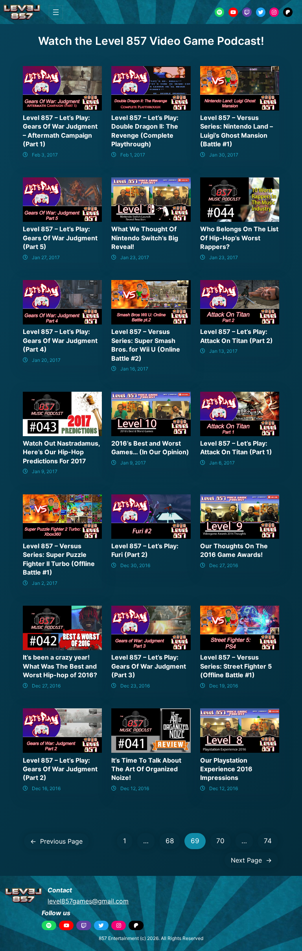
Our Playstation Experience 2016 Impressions (226, 769)
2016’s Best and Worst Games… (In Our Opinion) (150, 447)
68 (170, 841)
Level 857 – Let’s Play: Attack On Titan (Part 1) (236, 447)
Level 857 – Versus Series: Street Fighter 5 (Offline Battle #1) (236, 666)
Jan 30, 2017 (223, 155)
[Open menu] (56, 12)
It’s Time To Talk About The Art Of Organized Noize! (146, 769)
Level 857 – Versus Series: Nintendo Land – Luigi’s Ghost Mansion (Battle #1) (236, 131)
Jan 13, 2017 (223, 351)
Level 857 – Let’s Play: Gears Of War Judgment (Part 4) (60, 340)
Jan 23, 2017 (134, 257)
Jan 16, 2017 (134, 369)
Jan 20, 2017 (46, 360)
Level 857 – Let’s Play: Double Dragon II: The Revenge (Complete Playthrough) (145, 131)
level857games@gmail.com (88, 901)
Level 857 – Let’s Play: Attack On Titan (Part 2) (236, 336)
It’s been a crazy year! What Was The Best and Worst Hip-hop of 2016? (60, 666)
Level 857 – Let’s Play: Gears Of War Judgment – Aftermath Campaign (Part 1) (60, 131)
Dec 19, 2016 (223, 686)
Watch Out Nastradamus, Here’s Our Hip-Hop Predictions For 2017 (61, 452)
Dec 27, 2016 (223, 565)
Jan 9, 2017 (44, 471)
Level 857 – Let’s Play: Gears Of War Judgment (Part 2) (60, 769)
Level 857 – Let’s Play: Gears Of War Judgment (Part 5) (60, 238)
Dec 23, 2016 (135, 686)
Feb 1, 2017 (132, 155)
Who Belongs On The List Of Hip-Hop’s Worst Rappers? (239, 238)
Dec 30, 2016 (135, 565)
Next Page (251, 860)
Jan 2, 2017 (44, 583)
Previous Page (56, 841)
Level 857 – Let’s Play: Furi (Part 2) (145, 550)
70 (220, 841)
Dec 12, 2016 (134, 788)
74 (268, 841)
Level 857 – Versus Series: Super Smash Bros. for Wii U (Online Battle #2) (145, 345)
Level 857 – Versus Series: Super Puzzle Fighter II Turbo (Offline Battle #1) (59, 559)
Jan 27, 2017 (46, 257)
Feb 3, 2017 (45, 155)
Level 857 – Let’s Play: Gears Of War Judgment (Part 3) (148, 666)
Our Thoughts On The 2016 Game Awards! (234, 550)
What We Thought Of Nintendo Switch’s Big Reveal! (144, 238)
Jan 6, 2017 (222, 463)
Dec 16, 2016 (46, 788)
